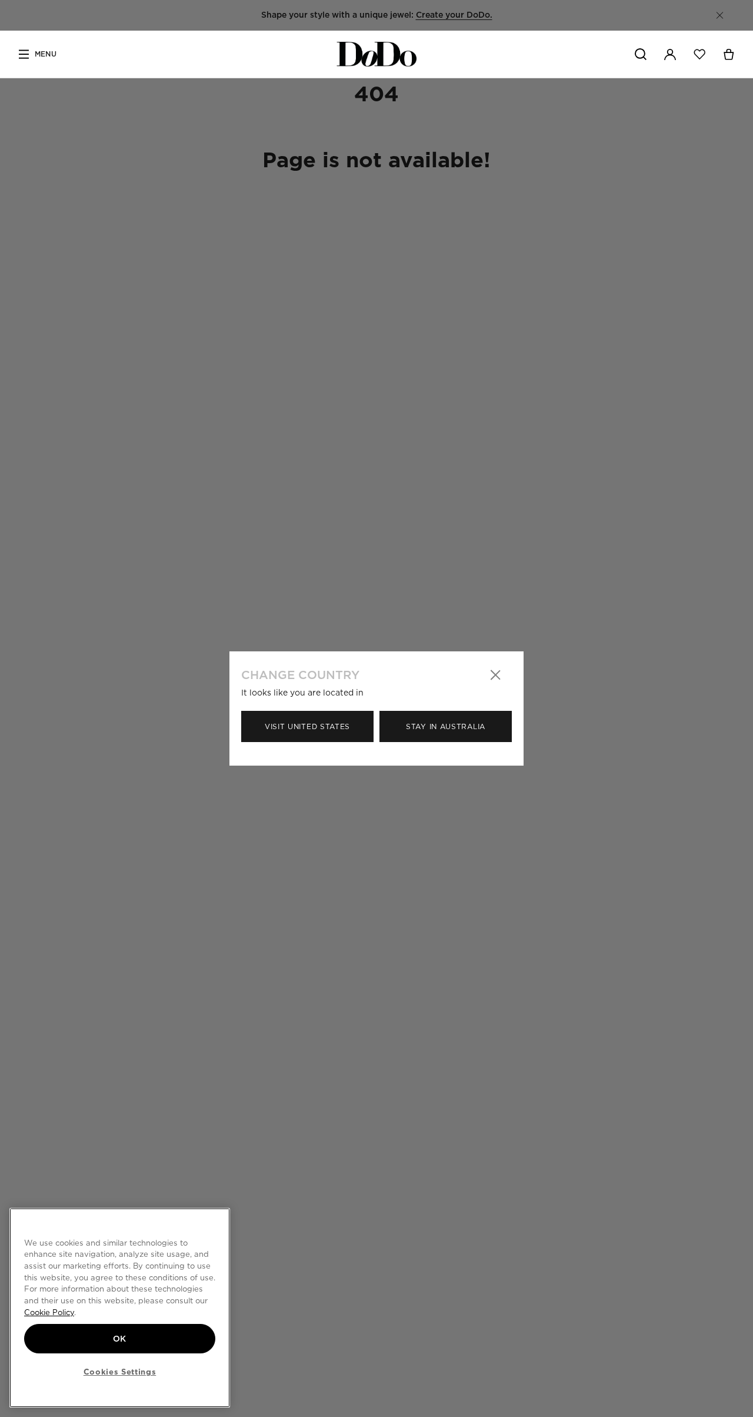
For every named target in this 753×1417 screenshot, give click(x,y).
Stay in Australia (445, 726)
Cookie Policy (49, 1312)
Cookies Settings (120, 1371)
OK (119, 1338)
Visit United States (307, 726)
